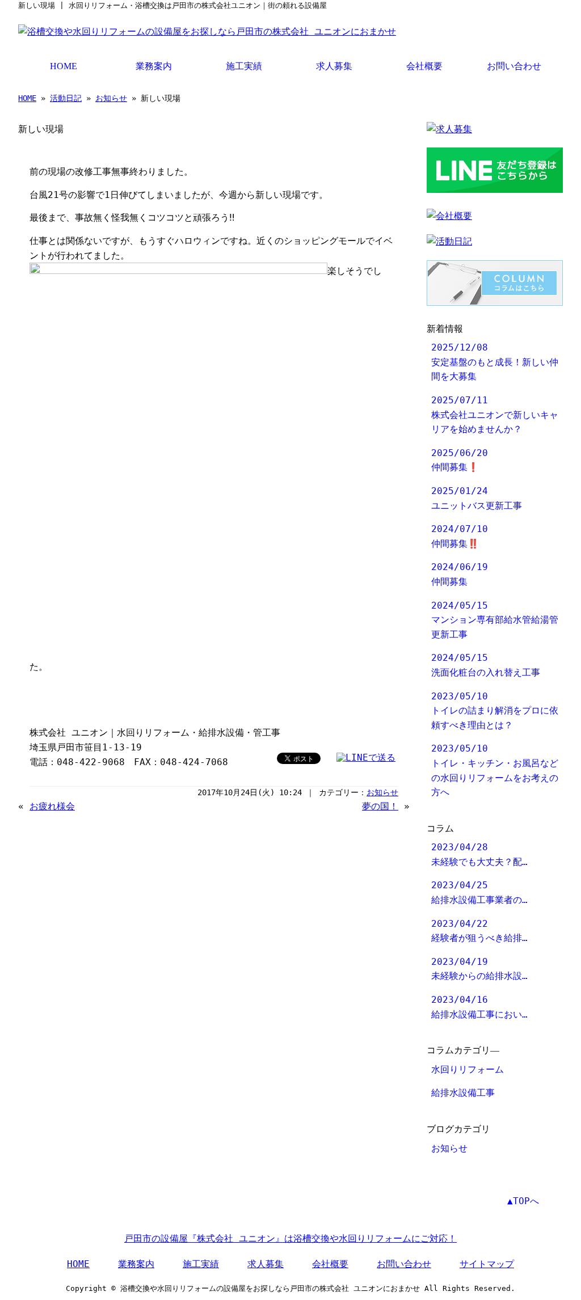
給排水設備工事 (463, 1092)
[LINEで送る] (365, 757)
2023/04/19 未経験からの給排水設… (479, 969)
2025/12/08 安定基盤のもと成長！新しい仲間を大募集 (494, 362)
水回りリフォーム (467, 1069)
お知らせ (111, 98)
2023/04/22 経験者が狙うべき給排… (479, 931)
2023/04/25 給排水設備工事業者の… (479, 892)
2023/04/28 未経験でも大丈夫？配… (479, 854)
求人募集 (334, 66)
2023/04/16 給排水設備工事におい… (479, 1007)
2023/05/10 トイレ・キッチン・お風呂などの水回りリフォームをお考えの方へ (494, 770)
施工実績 (244, 66)
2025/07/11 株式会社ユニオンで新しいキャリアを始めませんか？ (494, 414)
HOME (63, 66)
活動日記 (66, 98)
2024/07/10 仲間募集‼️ (459, 536)
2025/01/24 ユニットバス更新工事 (476, 498)
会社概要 (424, 66)
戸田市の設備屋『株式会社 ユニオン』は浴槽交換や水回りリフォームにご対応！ (290, 1238)
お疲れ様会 (52, 806)
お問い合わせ (514, 66)
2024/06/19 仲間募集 (459, 574)
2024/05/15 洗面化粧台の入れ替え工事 (485, 665)
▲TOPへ (523, 1201)
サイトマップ (487, 1264)
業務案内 (154, 66)
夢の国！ (380, 806)
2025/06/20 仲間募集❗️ (459, 460)
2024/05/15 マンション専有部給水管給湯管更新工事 (494, 620)
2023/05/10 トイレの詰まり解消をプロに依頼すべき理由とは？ (494, 711)
